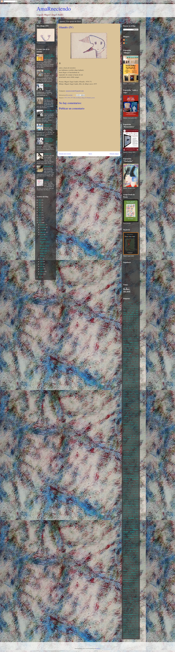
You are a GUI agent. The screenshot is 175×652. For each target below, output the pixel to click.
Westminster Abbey (130, 628)
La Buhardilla (130, 496)
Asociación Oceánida (133, 376)
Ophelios (132, 553)
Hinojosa (131, 483)
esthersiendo (126, 451)
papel (137, 554)
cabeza (137, 383)
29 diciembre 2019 (134, 332)
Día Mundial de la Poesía (132, 433)
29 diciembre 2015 (131, 330)
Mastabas (132, 527)
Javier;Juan (136, 488)
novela (129, 542)
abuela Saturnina (134, 344)
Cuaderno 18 (126, 418)
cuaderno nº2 (129, 425)
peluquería (136, 558)
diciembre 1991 (135, 441)
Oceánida (133, 546)
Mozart (136, 537)
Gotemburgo (132, 476)
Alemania (131, 350)
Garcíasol (125, 474)
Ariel (128, 371)
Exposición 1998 (134, 456)
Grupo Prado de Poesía (132, 477)
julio (41, 259)
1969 (130, 311)
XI (136, 628)
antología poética (127, 364)
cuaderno (126, 416)
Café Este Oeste (133, 385)
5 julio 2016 (132, 337)
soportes (125, 609)
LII (128, 509)
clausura (129, 406)
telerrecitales (135, 612)
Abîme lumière (133, 343)
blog (130, 383)
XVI (129, 633)
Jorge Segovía (131, 490)
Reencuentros (126, 588)
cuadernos (135, 425)
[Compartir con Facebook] (82, 95)
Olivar (124, 553)
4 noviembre (134, 335)
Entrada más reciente (65, 154)
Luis (126, 40)
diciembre (43, 225)
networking (136, 541)
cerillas (125, 402)
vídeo (131, 625)
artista (137, 372)
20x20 (124, 323)
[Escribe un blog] (79, 95)
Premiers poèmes (127, 579)
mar (137, 522)
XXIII (124, 635)
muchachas (126, 539)
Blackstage (125, 381)
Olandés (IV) (43, 253)
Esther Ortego (134, 448)
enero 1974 (135, 444)
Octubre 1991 (126, 549)
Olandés (89, 97)
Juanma (134, 491)
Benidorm (130, 379)
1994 (137, 318)
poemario (129, 568)
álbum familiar (127, 348)
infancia (125, 486)
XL (129, 630)
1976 (68, 97)
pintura (124, 567)
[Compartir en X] (80, 95)
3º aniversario (126, 335)
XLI (131, 630)
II (133, 484)
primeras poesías (128, 581)
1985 (132, 316)
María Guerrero (126, 523)
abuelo (124, 346)
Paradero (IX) (43, 248)
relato (128, 590)
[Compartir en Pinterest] (84, 95)
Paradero (125, 556)
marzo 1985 (126, 527)
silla (137, 604)
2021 (40, 205)
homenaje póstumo (127, 484)
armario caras (133, 371)
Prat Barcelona (134, 577)
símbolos (136, 605)
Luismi (135, 514)
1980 (134, 314)
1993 (135, 318)
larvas (130, 500)
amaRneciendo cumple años (48, 125)
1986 (135, 316)
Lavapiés (136, 503)
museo (127, 541)
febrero (42, 271)
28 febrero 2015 (131, 327)
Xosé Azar (125, 633)
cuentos (136, 430)
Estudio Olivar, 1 (48, 98)
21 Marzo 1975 (130, 323)
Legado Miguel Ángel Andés (130, 505)
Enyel (131, 446)
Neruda (131, 541)
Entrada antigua (114, 154)
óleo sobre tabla (134, 551)
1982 (124, 316)
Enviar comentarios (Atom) (92, 158)
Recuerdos (136, 586)
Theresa (134, 616)
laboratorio (130, 498)
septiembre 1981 (127, 602)
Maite (136, 518)
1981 (137, 314)
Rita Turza (128, 592)
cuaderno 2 (131, 418)
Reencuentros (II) (48, 166)
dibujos (125, 439)
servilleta (129, 604)
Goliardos (136, 474)
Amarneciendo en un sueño (130, 355)
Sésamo (134, 604)
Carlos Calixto (134, 391)
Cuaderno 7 (125, 421)
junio (41, 261)
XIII (124, 630)
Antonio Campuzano (133, 365)
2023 (40, 202)
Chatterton (133, 402)
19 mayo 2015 (132, 309)
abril (41, 266)
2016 (40, 217)
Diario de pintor (127, 435)
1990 (127, 318)
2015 (40, 220)
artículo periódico (128, 372)
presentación (135, 579)
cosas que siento (128, 413)
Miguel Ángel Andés (130, 530)
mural (124, 541)
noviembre (43, 227)
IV (85, 97)
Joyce (135, 490)
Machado (125, 518)
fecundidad (125, 462)
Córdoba (125, 411)
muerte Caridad (134, 539)
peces (133, 556)
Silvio (124, 605)
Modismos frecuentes (132, 535)
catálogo (125, 399)
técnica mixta (130, 612)
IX (132, 488)
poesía (93, 97)
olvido (128, 553)
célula (133, 399)
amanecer (125, 351)
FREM (137, 468)
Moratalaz (131, 537)
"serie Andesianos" (128, 302)
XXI (135, 633)
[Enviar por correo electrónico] (77, 95)
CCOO (130, 399)
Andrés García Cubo (127, 360)
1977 (71, 97)
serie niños (135, 602)
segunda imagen (127, 597)
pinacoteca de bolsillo (132, 565)
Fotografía (125, 465)
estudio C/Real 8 (134, 451)
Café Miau (128, 386)
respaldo (136, 590)
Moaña (133, 533)
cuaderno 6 (135, 420)
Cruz (131, 414)
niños (124, 542)
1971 (136, 311)
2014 (40, 222)
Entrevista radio (126, 446)
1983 (127, 316)
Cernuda (129, 402)
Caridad (130, 390)
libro (126, 507)
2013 (40, 277)
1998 (129, 320)
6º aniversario (134, 339)
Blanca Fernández (132, 381)
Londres (135, 509)
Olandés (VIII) (43, 237)
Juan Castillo (126, 491)
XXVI (130, 635)
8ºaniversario (126, 342)
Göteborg (125, 476)
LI (123, 507)
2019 (40, 210)
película (131, 558)
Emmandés (130, 444)
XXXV (131, 637)
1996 (124, 320)
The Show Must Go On (49, 111)
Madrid (131, 517)
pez (134, 563)
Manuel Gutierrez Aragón (129, 522)
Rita (126, 43)
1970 (133, 311)
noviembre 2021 (126, 544)
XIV (127, 630)
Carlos (128, 392)
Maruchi (133, 525)
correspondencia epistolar (132, 411)
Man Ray (136, 520)
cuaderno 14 (134, 416)
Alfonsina (136, 350)
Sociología (125, 607)
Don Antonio (126, 442)
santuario (131, 593)
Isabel (129, 488)
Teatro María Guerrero (133, 611)
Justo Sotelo (130, 495)
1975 (65, 97)
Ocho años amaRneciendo (48, 71)
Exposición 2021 (127, 458)
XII (137, 628)
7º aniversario (134, 341)
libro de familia (131, 507)
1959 (124, 311)
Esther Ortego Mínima (130, 449)
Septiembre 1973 (133, 600)
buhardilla (133, 383)
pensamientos (126, 560)
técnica (124, 612)
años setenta (131, 369)
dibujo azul (135, 437)
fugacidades (125, 470)
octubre (42, 229)
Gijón (130, 474)
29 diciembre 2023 (127, 333)
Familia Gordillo (134, 460)
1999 (132, 320)
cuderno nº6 (131, 430)
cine (137, 404)
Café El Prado (126, 385)
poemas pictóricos (127, 572)
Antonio (133, 364)
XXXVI (134, 637)
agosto (42, 234)
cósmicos (136, 413)
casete (124, 397)
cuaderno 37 (128, 420)
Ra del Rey (126, 586)
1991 (129, 318)
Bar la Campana (134, 378)
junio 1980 (125, 493)
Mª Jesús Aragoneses (132, 516)
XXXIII (128, 637)
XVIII (132, 633)
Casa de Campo (134, 395)
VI (126, 625)
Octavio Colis (130, 548)
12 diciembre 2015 (133, 307)
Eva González (129, 454)
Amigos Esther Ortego (133, 359)
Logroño (131, 509)
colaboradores (135, 405)
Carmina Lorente (128, 393)
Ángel (134, 360)
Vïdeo (134, 625)
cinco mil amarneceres (131, 404)
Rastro (131, 586)
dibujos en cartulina (133, 439)
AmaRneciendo (54, 8)
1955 (137, 309)
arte (137, 371)
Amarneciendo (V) (44, 251)
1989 (124, 318)
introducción (135, 486)
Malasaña (125, 520)
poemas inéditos (133, 570)
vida (128, 625)
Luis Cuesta (133, 510)
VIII (130, 626)
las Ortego (126, 503)
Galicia (127, 472)
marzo (42, 269)
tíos (127, 619)
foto (137, 463)
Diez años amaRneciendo (48, 85)
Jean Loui (125, 490)
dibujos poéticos (127, 441)
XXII (137, 633)
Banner (128, 378)
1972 (124, 313)
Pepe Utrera (129, 563)
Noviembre (136, 542)
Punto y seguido (134, 585)
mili (124, 533)
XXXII (124, 637)
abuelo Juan (129, 346)
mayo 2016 (125, 529)
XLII (134, 630)
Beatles (124, 379)
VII (128, 626)
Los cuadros (43, 239)
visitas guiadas (135, 626)
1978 (131, 314)
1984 (129, 316)
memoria (130, 529)
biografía (136, 379)
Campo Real (133, 388)
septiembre (43, 232)
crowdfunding (126, 414)
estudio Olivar (135, 453)
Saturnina (42, 256)
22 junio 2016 (129, 325)
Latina (131, 503)
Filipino (135, 462)
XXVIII (133, 635)
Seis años (46, 180)
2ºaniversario (134, 333)
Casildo (136, 397)
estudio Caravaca (127, 453)
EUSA (124, 454)
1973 (128, 313)
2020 (40, 207)
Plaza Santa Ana (131, 567)
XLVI (130, 632)
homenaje (136, 483)
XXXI (137, 635)
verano (133, 623)
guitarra (132, 481)
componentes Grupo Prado (130, 407)
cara (137, 388)
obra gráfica (128, 546)
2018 (40, 212)
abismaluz (126, 344)
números (132, 544)
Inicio (90, 154)
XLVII (133, 632)
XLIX (124, 632)
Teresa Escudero (128, 614)
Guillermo (126, 479)
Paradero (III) (47, 154)
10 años (128, 305)
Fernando (131, 462)
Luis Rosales (130, 514)
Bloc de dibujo (77, 97)
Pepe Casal (132, 560)
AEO (134, 346)
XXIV (127, 635)
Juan (137, 490)
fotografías (131, 465)
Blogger (98, 648)
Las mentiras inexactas (132, 502)
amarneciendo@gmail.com (75, 91)
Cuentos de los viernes (128, 432)
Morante (125, 537)
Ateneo (124, 378)
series (124, 604)
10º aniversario (134, 305)
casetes (131, 397)
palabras (136, 553)
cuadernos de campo (128, 427)
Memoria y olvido (44, 246)
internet (129, 486)
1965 (127, 311)
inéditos (136, 484)
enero (41, 274)
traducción (130, 619)
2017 (40, 215)
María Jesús (132, 523)
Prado (129, 577)
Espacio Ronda (126, 448)
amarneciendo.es (126, 357)
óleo (135, 549)
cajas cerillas (126, 388)
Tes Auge (130, 616)
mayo (41, 264)
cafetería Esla (135, 386)
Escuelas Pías (135, 446)
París (130, 556)
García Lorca (135, 472)
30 (137, 333)
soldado (131, 607)
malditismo (130, 520)
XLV (127, 632)
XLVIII (136, 632)
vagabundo (133, 621)
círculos (125, 405)
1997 (127, 320)
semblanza (125, 598)
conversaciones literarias (130, 409)
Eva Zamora (135, 455)
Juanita (130, 491)
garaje (131, 472)
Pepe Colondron (132, 561)
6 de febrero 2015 (130, 338)
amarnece (136, 351)
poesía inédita (132, 574)
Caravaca (125, 390)
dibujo (83, 97)
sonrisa (136, 607)
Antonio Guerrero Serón (128, 367)
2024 (40, 200)
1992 (132, 318)
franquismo (131, 468)
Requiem (132, 590)
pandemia (131, 554)
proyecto (131, 583)
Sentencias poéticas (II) (45, 242)
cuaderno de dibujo (128, 423)
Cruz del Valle (135, 414)
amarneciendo (127, 353)
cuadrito (125, 430)
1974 (132, 313)
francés (136, 465)
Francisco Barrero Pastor (128, 467)
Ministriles (128, 533)
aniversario (129, 362)
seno (130, 598)
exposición (126, 456)
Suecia (130, 609)
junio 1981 (130, 493)
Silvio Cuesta (130, 605)
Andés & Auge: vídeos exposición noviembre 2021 (48, 140)
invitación (125, 488)
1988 (137, 316)
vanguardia (129, 623)
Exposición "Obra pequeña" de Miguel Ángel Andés (49, 56)
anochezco (136, 362)
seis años (135, 597)
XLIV (137, 630)
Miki (137, 532)
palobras (125, 554)
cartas (128, 395)
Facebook (129, 460)
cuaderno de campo (133, 421)
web (124, 628)
